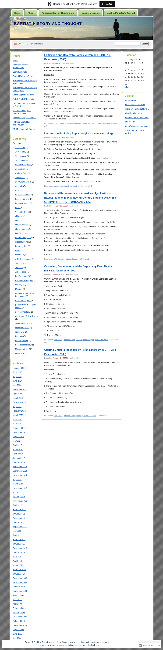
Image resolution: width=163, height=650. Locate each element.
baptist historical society (135, 105)
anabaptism (20, 169)
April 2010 (17, 561)
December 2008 (20, 617)
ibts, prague (130, 122)
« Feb (127, 87)
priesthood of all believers (26, 316)
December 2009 (20, 578)
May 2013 (17, 492)
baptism (18, 190)
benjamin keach (22, 203)
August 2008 (18, 630)
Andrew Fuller (21, 173)
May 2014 (17, 479)
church (18, 220)
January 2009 (19, 612)
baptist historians (22, 195)
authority (19, 186)
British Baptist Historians (23, 95)
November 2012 (20, 501)
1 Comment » (85, 259)
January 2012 (19, 514)
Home (17, 13)
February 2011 (19, 539)
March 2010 (18, 565)
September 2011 (20, 527)
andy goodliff (130, 100)
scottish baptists (22, 328)
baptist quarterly (22, 199)
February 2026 (19, 368)
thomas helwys (21, 340)
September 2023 (20, 389)
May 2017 (17, 441)
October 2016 (19, 462)
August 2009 (18, 595)
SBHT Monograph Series (24, 129)
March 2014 (18, 484)
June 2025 (17, 372)
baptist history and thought (48, 23)
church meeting (22, 229)
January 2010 (19, 574)
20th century (20, 160)
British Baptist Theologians (24, 99)
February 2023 (19, 402)
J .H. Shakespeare (23, 259)
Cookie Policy (93, 645)
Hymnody (19, 255)
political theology (22, 312)
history (18, 250)
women (18, 353)
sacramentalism (22, 323)
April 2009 (17, 604)
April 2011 (17, 535)
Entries (23, 44)
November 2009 (20, 582)
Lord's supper (21, 276)
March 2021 (18, 415)
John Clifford (20, 263)
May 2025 (17, 377)
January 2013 (19, 497)
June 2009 (17, 600)
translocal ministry (23, 345)
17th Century (20, 147)
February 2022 (19, 411)
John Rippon (20, 272)
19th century (20, 156)
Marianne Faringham (24, 280)
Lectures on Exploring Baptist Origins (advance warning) (78, 133)
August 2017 (18, 437)
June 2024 (17, 381)
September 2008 (20, 625)
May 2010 (17, 557)
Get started (107, 4)
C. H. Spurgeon (22, 212)
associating (20, 177)
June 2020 (17, 419)
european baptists (23, 238)
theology (19, 336)
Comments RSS (36, 44)
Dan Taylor (20, 233)
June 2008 (17, 634)
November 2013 (20, 488)
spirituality (19, 332)
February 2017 (19, 454)
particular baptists (23, 300)
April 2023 (17, 394)
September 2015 (20, 471)
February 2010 (19, 570)
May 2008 (17, 638)
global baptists (21, 242)
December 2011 (20, 518)
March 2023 (18, 398)
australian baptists (23, 182)
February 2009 (19, 608)
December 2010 (20, 548)
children (18, 216)
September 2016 (20, 467)
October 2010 (19, 552)
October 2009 (19, 587)
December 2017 (20, 432)
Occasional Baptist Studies (24, 118)
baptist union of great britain (137, 109)
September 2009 (20, 591)
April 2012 (17, 505)
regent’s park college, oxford (137, 126)
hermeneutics (21, 246)
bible (17, 208)
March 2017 (18, 449)
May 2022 (17, 407)
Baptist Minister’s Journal (121, 13)
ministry (18, 285)
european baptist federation (137, 117)
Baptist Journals (91, 13)
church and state (22, 225)
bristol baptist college (134, 113)
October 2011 (19, 522)
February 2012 (19, 509)
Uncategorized (21, 349)
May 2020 (17, 424)
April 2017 (17, 445)
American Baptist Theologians (58, 13)
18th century (20, 152)
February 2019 (19, 428)
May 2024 (17, 385)
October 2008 (19, 621)
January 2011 (19, 544)
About (31, 13)
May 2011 (17, 531)
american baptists (23, 165)
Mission (18, 289)
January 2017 (19, 458)
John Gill (19, 268)
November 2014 (20, 475)
